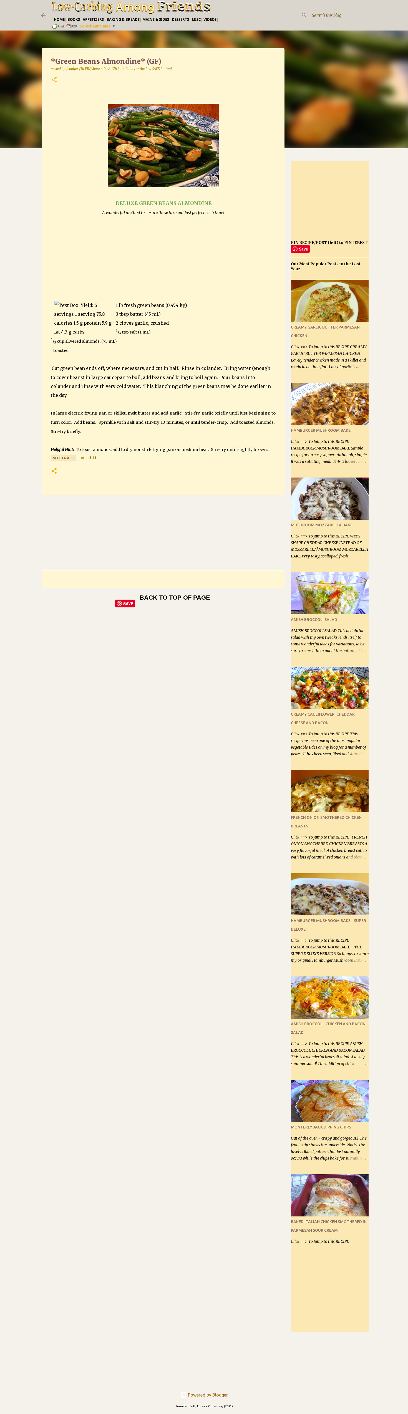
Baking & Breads (123, 19)
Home (59, 19)
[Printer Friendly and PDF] (65, 28)
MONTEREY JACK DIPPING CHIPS (321, 1127)
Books (73, 19)
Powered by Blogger (207, 1394)
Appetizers (93, 19)
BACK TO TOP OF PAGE (175, 597)
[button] (54, 80)
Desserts (180, 19)
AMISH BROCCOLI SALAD (314, 619)
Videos (209, 19)
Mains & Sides (155, 19)
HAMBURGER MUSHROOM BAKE (321, 430)
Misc (196, 19)
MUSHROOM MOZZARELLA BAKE (321, 525)
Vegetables (63, 458)
